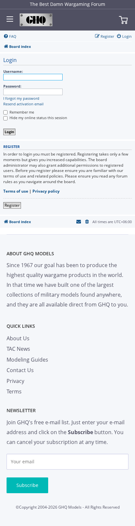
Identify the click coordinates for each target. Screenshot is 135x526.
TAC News (18, 348)
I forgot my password (21, 98)
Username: (13, 71)
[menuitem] (9, 36)
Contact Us (20, 370)
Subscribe (27, 485)
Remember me (21, 112)
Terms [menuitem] (14, 391)
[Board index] (36, 20)
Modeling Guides (27, 359)
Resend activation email (23, 104)
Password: (12, 86)
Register (12, 205)
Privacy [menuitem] (15, 381)
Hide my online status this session (38, 117)
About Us (18, 338)
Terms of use (15, 191)
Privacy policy (46, 191)
